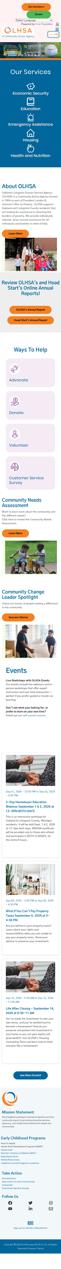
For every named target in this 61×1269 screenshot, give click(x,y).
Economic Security (31, 93)
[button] (36, 7)
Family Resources (10, 1159)
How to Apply (8, 1143)
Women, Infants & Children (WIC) (18, 1153)
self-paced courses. (35, 715)
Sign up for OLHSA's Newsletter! (30, 1228)
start (19, 55)
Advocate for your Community (18, 1181)
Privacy (32, 1248)
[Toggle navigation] (57, 29)
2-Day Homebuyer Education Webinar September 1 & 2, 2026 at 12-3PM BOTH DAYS (30, 807)
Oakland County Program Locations (20, 1163)
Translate (46, 24)
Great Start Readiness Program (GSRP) (22, 1146)
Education (30, 108)
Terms (40, 1248)
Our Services (30, 72)
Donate (16, 412)
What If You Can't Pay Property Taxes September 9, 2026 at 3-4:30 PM (27, 916)
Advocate (18, 380)
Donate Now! (9, 1178)
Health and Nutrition (30, 155)
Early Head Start (9, 1156)
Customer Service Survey (26, 480)
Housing (30, 140)
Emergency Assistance (30, 124)
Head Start (7, 1149)
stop (42, 55)
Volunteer (18, 445)
